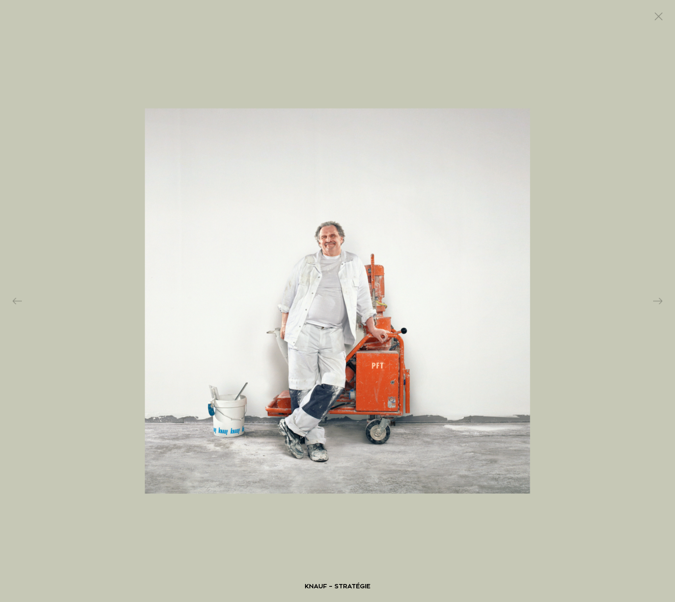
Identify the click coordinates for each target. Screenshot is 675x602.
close (658, 16)
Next (658, 301)
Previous (17, 301)
